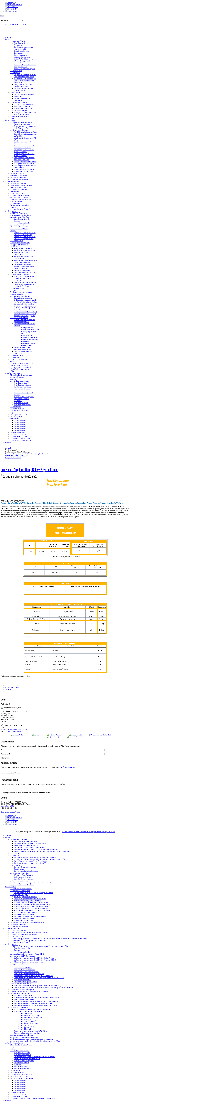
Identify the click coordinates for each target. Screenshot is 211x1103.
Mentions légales (100, 832)
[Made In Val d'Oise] (79, 735)
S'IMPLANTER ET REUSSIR (16, 456)
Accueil (8, 448)
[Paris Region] (56, 737)
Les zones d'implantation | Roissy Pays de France (29, 469)
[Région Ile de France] (14, 24)
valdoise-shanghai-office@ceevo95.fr (14, 729)
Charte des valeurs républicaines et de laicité (77, 832)
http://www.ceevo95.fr (15, 731)
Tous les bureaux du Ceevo (10, 812)
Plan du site (111, 832)
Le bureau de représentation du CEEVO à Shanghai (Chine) (26, 454)
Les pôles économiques (13, 458)
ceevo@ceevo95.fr (7, 806)
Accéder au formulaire (67, 767)
